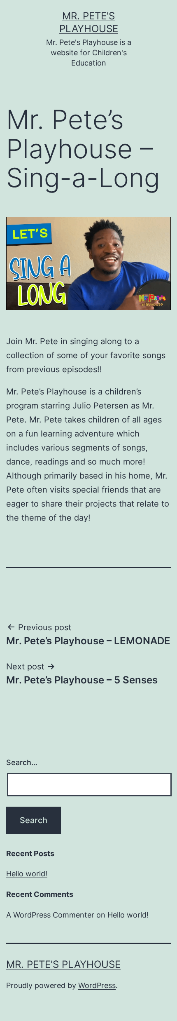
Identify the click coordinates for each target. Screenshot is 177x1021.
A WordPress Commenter (50, 915)
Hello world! (26, 873)
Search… (21, 762)
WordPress (97, 985)
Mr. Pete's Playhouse (63, 964)
